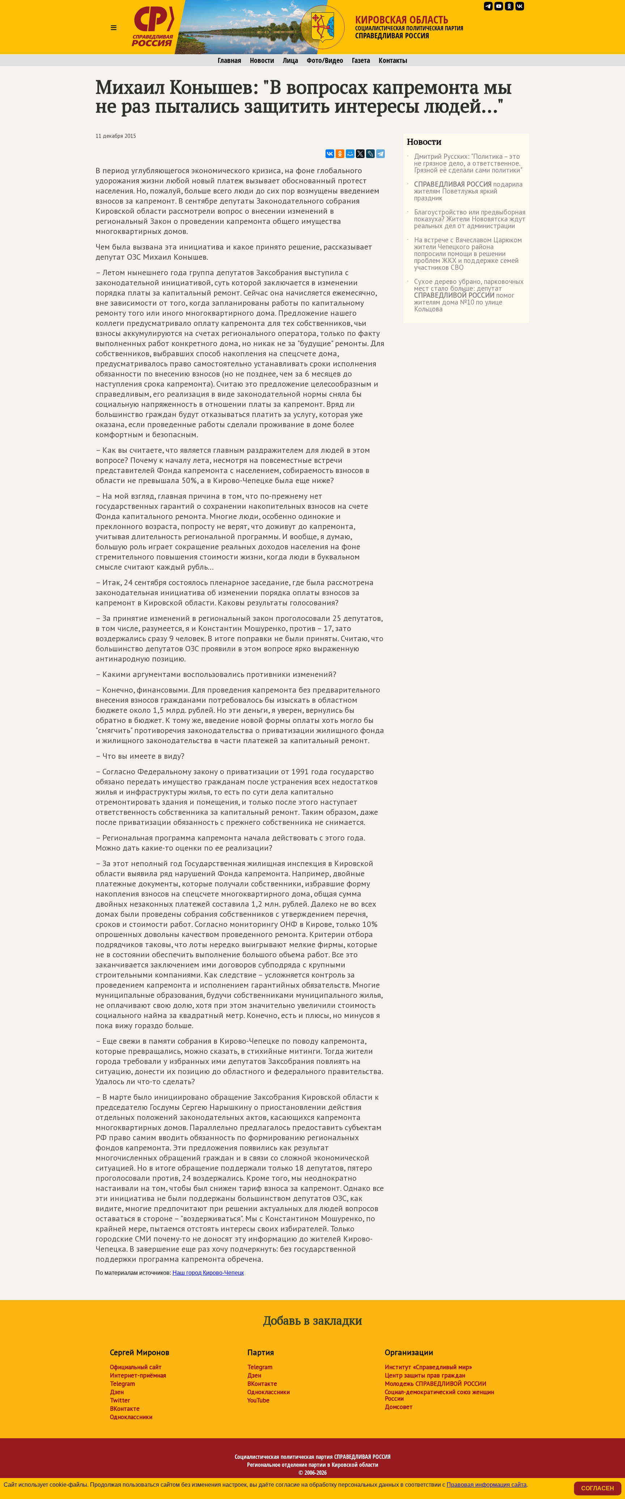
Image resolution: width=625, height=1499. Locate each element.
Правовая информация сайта (487, 1485)
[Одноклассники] (340, 153)
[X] (360, 153)
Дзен (117, 1392)
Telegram (122, 1383)
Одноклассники (131, 1417)
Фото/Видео (325, 60)
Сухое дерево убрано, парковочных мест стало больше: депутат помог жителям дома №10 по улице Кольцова (465, 295)
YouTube (258, 1400)
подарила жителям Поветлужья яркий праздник (465, 191)
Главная (229, 60)
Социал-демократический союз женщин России (439, 1395)
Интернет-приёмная (138, 1375)
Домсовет (399, 1407)
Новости (262, 60)
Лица (290, 60)
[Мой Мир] (350, 153)
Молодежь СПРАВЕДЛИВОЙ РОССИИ (435, 1383)
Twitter (120, 1400)
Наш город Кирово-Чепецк (208, 1273)
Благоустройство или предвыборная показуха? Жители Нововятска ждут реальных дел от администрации (466, 219)
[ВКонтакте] (330, 153)
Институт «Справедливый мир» (428, 1367)
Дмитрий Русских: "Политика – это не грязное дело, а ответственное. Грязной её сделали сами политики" (464, 163)
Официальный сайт (136, 1367)
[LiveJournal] (370, 153)
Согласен (597, 1488)
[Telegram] (380, 153)
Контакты (393, 60)
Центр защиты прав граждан (425, 1375)
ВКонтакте (125, 1408)
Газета (361, 60)
